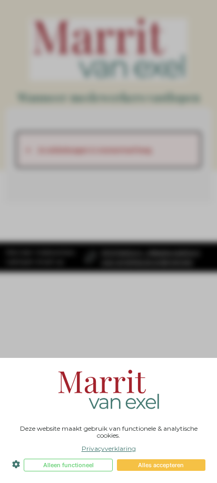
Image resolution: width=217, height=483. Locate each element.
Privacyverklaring (109, 448)
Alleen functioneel (68, 465)
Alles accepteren (161, 465)
